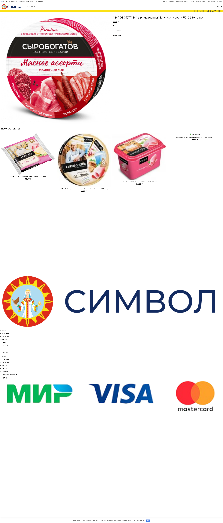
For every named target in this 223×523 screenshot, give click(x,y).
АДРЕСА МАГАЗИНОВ (214, 11)
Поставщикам (5, 336)
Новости (4, 342)
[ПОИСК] (204, 7)
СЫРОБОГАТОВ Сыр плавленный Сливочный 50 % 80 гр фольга (194, 137)
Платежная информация (9, 349)
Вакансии (4, 346)
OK (148, 520)
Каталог (4, 330)
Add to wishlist (54, 140)
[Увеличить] (5, 120)
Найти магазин (39, 1)
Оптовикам (5, 333)
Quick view (54, 136)
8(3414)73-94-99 (13, 1)
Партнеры (4, 352)
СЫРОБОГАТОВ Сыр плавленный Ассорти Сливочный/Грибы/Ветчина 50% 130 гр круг (83, 188)
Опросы (4, 339)
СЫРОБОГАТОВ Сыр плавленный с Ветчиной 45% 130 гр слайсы (28, 176)
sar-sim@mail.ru (30, 1)
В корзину (118, 30)
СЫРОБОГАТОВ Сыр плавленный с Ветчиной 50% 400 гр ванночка (139, 181)
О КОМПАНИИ (199, 11)
